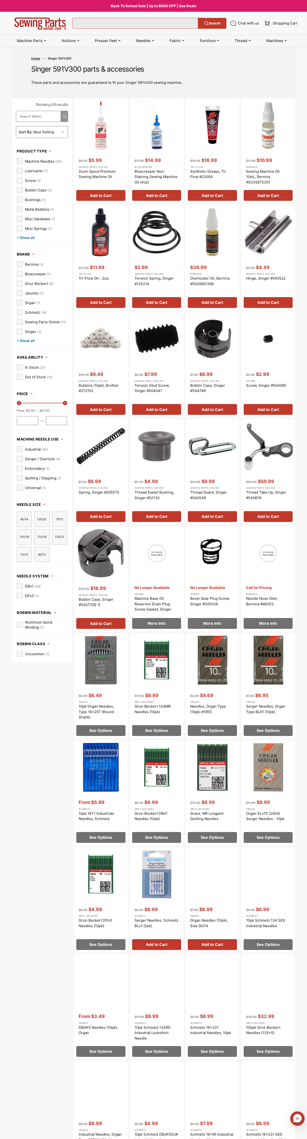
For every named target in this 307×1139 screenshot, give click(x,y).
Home (35, 58)
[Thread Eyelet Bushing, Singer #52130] (157, 471)
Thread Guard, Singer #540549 (208, 495)
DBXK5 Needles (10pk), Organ (98, 1030)
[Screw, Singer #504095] (268, 364)
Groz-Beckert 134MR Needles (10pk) (153, 709)
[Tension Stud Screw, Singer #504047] (157, 364)
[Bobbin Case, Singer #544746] (212, 364)
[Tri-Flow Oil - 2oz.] (101, 257)
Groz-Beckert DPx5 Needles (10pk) (95, 923)
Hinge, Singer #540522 (266, 278)
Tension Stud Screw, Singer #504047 (152, 388)
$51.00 (44, 410)
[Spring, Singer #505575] (101, 471)
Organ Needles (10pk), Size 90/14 (209, 923)
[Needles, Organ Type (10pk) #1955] (212, 685)
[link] (39, 161)
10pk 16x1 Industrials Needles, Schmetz (96, 816)
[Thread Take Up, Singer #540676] (268, 471)
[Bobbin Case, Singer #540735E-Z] (101, 578)
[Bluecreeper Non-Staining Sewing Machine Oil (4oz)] (157, 150)
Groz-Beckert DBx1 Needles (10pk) (151, 816)
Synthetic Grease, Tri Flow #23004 (208, 174)
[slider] (19, 403)
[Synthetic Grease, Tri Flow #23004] (212, 150)
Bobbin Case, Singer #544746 (207, 388)
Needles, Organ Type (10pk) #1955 (208, 709)
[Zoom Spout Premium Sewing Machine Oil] (101, 150)
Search (214, 23)
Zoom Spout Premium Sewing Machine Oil (97, 174)
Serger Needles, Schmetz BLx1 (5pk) (156, 923)
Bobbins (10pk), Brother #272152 (99, 388)
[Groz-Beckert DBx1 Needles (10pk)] (157, 792)
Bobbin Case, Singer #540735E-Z (96, 602)
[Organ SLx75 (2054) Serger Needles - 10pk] (268, 792)
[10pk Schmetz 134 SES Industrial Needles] (268, 899)
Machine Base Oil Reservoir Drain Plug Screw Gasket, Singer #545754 (153, 606)
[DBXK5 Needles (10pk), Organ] (101, 1006)
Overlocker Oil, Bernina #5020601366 (210, 281)
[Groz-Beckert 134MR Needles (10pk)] (157, 685)
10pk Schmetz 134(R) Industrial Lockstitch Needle (153, 1033)
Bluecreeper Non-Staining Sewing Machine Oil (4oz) (156, 176)
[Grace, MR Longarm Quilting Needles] (212, 792)
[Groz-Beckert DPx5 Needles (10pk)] (101, 899)
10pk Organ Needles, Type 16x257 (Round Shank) (96, 711)
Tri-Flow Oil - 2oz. (94, 278)
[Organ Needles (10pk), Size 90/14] (212, 899)
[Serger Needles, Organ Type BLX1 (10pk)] (268, 685)
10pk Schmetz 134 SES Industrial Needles (265, 923)
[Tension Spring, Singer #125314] (157, 257)
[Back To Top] (300, 1132)
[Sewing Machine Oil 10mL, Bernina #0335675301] (268, 150)
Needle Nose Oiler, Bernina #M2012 (262, 601)
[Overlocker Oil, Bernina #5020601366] (212, 257)
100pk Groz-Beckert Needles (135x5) (263, 1030)
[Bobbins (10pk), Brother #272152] (101, 364)
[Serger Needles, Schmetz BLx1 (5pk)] (157, 899)
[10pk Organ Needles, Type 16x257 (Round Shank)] (101, 685)
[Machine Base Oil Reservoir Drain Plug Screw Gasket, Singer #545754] (157, 578)
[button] (280, 23)
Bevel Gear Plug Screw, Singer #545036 (210, 601)
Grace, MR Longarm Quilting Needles (207, 816)
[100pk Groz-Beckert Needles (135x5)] (268, 1006)
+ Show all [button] (26, 237)
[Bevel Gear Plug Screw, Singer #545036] (212, 578)
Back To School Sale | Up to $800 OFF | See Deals (153, 6)
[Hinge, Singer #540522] (268, 257)
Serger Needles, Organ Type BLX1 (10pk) (265, 709)
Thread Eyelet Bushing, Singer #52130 (154, 495)
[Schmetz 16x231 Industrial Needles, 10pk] (212, 1006)
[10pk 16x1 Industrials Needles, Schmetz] (101, 792)
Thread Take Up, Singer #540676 (266, 495)
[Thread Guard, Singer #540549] (212, 471)
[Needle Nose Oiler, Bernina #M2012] (268, 578)
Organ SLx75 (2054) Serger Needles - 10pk (265, 816)
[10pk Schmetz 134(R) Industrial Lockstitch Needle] (157, 1006)
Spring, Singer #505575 (99, 492)
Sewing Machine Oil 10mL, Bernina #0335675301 (263, 176)
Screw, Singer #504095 (266, 385)
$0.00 (30, 410)
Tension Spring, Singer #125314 (154, 281)
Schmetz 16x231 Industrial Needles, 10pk (210, 1030)
